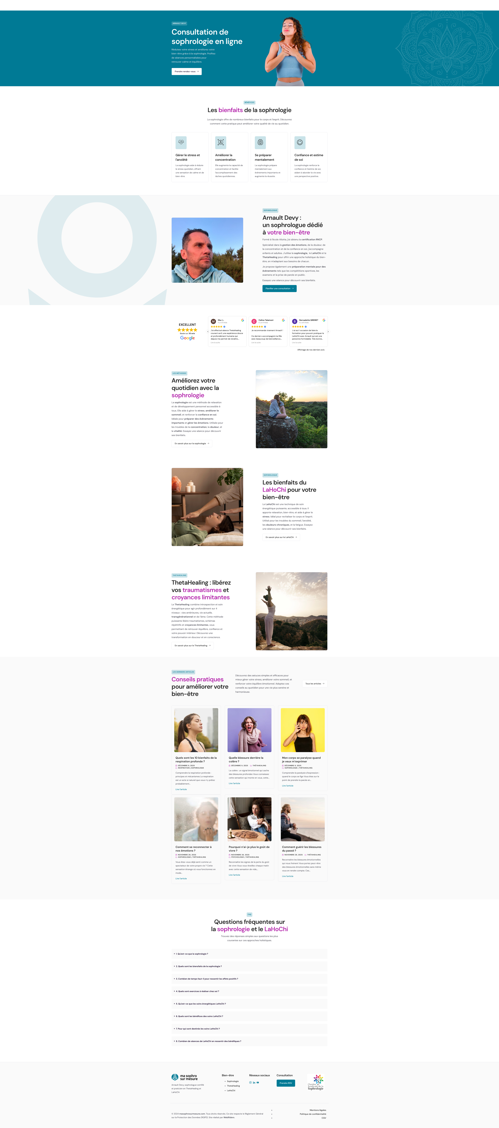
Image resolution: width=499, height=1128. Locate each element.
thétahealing (259, 766)
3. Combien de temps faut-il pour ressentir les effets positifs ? (207, 978)
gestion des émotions (294, 245)
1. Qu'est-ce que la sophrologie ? (192, 953)
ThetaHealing (269, 257)
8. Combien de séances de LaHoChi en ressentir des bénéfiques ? (208, 1041)
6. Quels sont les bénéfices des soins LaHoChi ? (199, 1016)
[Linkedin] (254, 1082)
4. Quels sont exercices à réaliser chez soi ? (197, 991)
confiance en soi (207, 414)
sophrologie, (301, 253)
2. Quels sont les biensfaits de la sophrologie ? (199, 966)
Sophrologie (197, 768)
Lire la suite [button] (215, 343)
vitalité (178, 431)
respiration (184, 768)
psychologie (237, 857)
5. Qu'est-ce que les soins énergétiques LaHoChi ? (201, 1003)
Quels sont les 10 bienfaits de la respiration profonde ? (196, 759)
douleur (214, 427)
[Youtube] (258, 1082)
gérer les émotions (198, 422)
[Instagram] (250, 1082)
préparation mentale (303, 266)
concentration (199, 427)
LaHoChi (316, 253)
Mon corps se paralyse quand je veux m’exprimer (301, 759)
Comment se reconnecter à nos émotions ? (194, 848)
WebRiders (229, 1117)
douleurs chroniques (277, 524)
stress (201, 410)
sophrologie (181, 402)
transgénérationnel (182, 616)
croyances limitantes (196, 624)
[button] (328, 332)
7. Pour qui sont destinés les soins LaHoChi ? (198, 1028)
